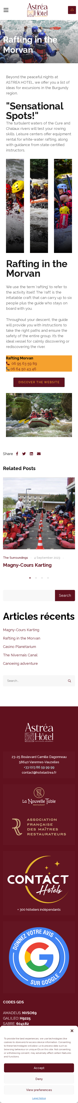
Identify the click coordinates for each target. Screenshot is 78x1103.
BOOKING (72, 10)
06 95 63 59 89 (23, 363)
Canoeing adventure (20, 663)
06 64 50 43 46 (23, 369)
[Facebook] (17, 453)
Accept (39, 1068)
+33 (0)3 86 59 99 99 (39, 767)
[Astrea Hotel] (37, 10)
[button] (72, 1031)
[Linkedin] (31, 453)
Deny (39, 1079)
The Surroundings (15, 30)
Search (65, 595)
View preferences (39, 1090)
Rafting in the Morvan (21, 638)
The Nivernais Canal (20, 655)
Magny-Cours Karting (27, 565)
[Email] (39, 453)
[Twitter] (24, 453)
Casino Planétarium (19, 647)
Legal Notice (39, 1098)
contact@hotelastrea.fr (39, 772)
